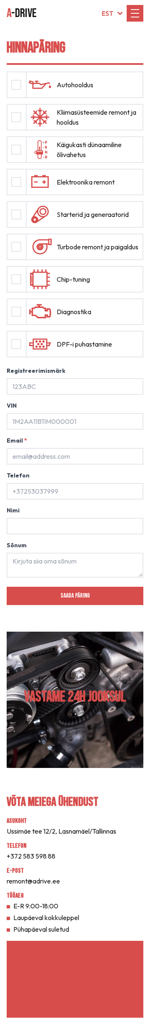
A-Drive (22, 13)
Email (17, 440)
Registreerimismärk (36, 370)
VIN (12, 405)
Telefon (18, 475)
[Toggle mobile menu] (135, 13)
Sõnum (17, 545)
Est (107, 13)
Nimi (13, 510)
